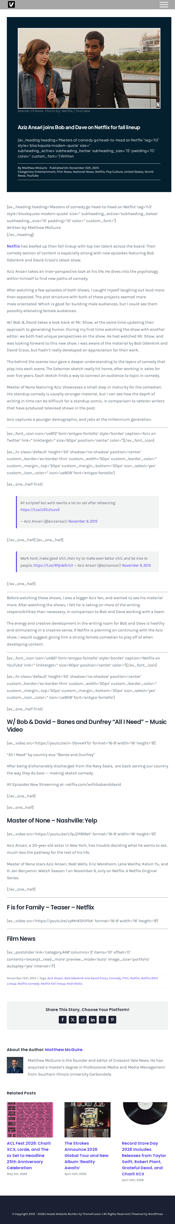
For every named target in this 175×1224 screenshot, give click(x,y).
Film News (64, 172)
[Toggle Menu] (164, 4)
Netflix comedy (28, 984)
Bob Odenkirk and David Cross (86, 978)
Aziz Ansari (55, 978)
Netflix (100, 172)
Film (125, 978)
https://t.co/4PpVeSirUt (53, 565)
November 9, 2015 (82, 521)
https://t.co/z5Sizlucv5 (39, 509)
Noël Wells (74, 984)
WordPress (155, 1214)
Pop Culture (114, 172)
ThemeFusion (91, 1214)
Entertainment (45, 172)
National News (83, 172)
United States (133, 172)
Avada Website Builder (62, 1214)
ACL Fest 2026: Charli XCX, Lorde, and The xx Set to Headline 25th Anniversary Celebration (29, 1155)
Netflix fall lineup (53, 984)
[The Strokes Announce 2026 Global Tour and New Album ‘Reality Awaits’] (87, 1119)
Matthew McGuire (34, 168)
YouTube (33, 176)
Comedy (115, 978)
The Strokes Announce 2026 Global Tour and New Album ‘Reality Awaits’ (86, 1155)
